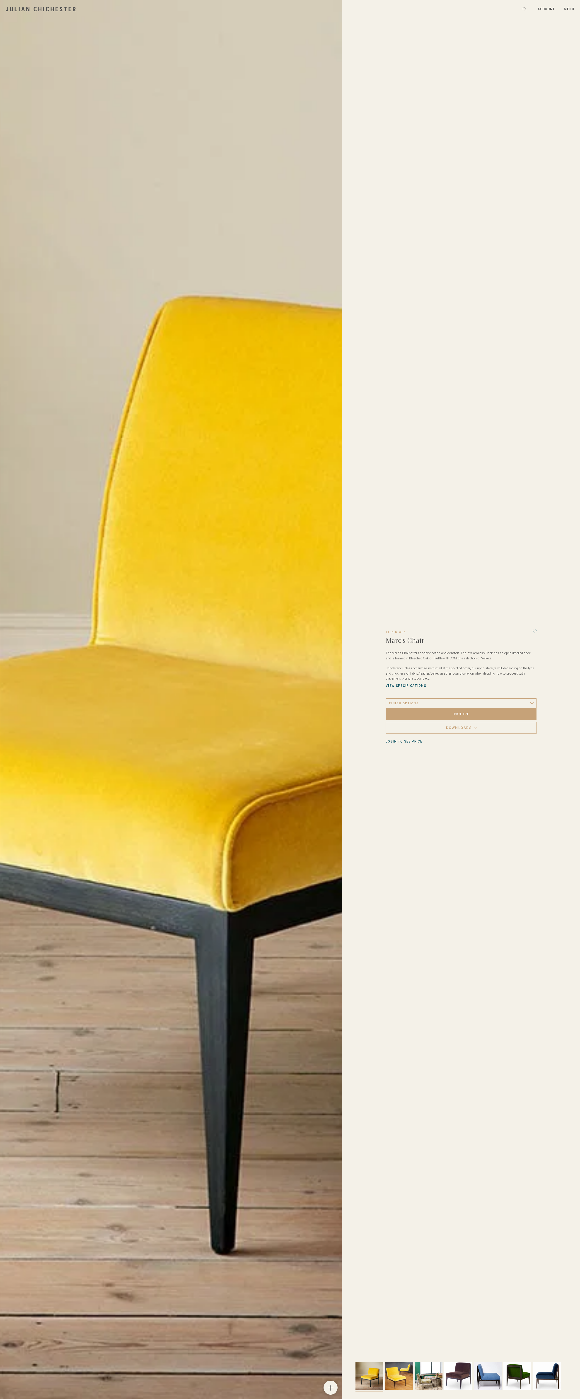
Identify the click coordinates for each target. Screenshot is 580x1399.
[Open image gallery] (331, 1388)
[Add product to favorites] (534, 631)
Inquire (461, 714)
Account (546, 9)
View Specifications (406, 685)
